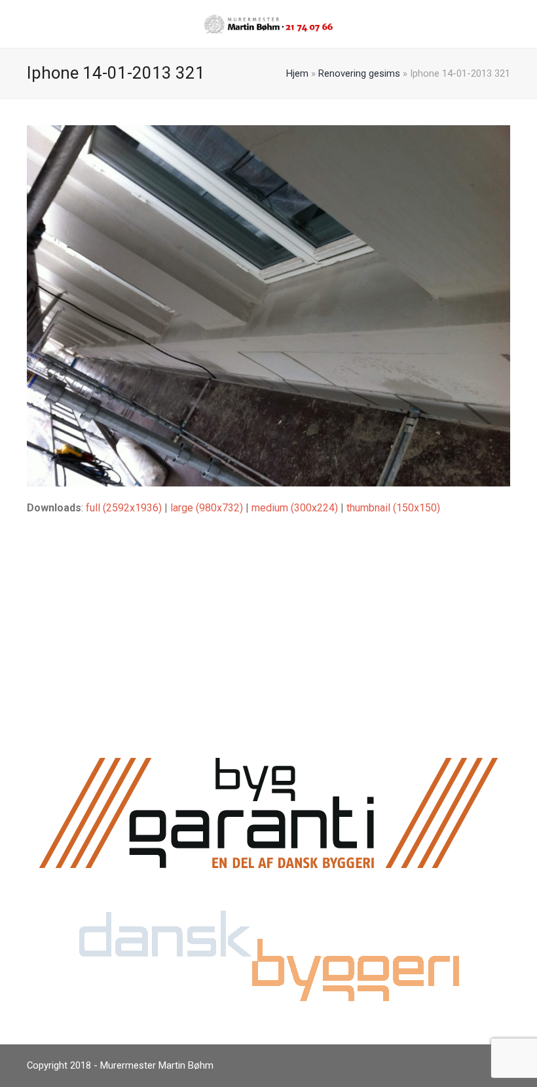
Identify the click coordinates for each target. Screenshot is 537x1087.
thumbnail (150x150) (393, 508)
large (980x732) (206, 508)
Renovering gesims (359, 73)
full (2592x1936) (124, 508)
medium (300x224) (294, 508)
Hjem (297, 73)
